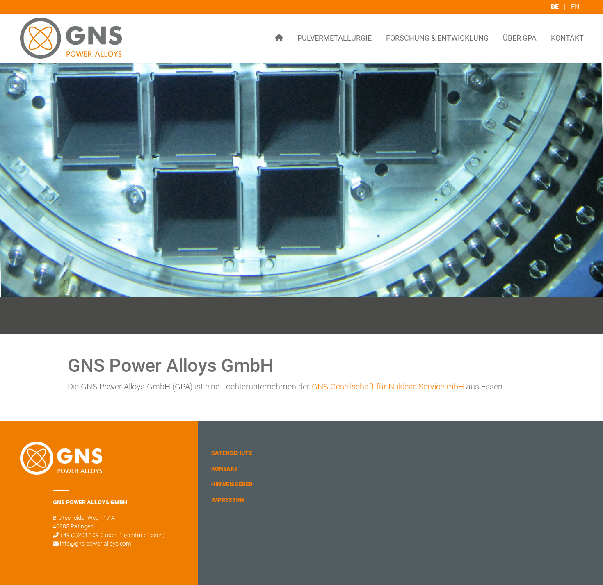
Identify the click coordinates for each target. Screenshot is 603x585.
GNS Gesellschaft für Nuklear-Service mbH (388, 387)
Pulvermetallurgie (334, 38)
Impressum (227, 499)
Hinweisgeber (232, 484)
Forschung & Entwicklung (437, 38)
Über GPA (520, 38)
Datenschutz (231, 453)
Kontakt (567, 38)
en (575, 7)
